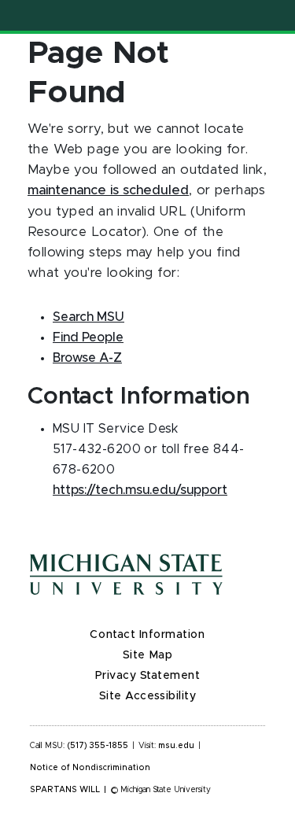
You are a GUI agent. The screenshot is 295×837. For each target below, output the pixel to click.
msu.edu (176, 746)
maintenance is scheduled (108, 190)
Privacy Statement (148, 675)
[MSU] (147, 590)
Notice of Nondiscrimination (90, 768)
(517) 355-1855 (98, 746)
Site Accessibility (148, 696)
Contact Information (147, 634)
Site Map (147, 655)
